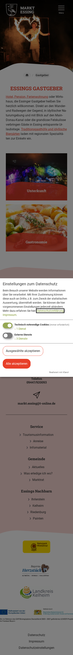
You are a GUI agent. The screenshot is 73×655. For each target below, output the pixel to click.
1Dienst (20, 328)
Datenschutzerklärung (50, 310)
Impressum (9, 314)
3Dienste (20, 338)
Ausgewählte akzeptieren (23, 351)
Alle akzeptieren (16, 363)
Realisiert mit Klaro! (59, 372)
